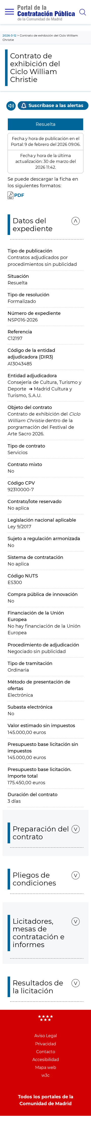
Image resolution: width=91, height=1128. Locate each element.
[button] (9, 11)
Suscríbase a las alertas (56, 105)
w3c (45, 1075)
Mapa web (45, 1067)
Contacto (45, 1051)
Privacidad (45, 1043)
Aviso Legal (45, 1035)
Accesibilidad (45, 1059)
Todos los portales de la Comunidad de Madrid (45, 1100)
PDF (19, 195)
